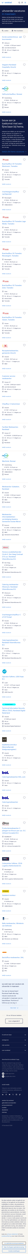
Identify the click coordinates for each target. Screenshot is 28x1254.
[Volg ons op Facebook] (6, 1094)
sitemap (4, 1112)
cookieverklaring (6, 1236)
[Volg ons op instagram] (17, 1094)
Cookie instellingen (14, 1251)
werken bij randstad (8, 1100)
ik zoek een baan (7, 1034)
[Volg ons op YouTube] (10, 1094)
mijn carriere (5, 1045)
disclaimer (5, 1110)
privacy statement (12, 1234)
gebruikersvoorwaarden (9, 1102)
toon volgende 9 (14, 1021)
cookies (4, 1107)
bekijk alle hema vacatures (13, 151)
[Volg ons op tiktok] (20, 1094)
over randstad (6, 1050)
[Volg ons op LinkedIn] (3, 1094)
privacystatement (7, 1105)
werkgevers (5, 1040)
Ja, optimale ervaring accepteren (14, 1243)
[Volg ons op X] (13, 1094)
